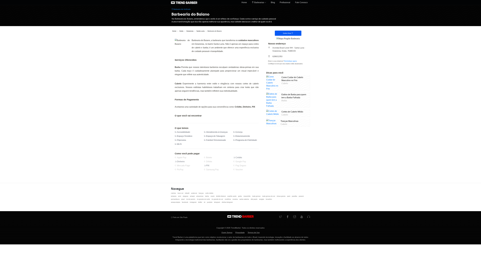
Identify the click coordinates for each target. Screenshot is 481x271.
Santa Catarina (244, 199)
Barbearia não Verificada (182, 9)
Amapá (192, 196)
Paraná (301, 196)
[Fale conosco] (308, 217)
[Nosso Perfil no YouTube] (301, 217)
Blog (273, 2)
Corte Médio (209, 193)
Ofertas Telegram (227, 202)
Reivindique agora (290, 61)
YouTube (210, 202)
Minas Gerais (281, 196)
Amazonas (200, 196)
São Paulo (254, 199)
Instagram (193, 202)
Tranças (201, 193)
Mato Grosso (256, 196)
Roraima (235, 199)
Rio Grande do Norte (203, 199)
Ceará (213, 196)
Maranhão (247, 196)
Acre (180, 196)
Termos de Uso (254, 232)
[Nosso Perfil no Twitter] (280, 217)
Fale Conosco (301, 2)
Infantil (187, 193)
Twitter (200, 202)
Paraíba (294, 196)
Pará (289, 196)
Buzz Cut (181, 193)
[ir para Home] (184, 2)
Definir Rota (287, 33)
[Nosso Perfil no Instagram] (294, 217)
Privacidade (240, 232)
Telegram (217, 202)
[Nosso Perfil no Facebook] (287, 217)
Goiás (240, 196)
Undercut (194, 193)
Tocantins (269, 199)
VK (205, 202)
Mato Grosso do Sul (268, 196)
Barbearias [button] (259, 2)
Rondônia (228, 199)
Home (244, 2)
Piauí (183, 199)
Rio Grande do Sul (217, 199)
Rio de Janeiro (191, 199)
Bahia (207, 196)
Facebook (185, 202)
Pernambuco (175, 199)
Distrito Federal (221, 196)
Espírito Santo (232, 196)
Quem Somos (226, 232)
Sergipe (262, 199)
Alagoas (186, 196)
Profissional (285, 2)
